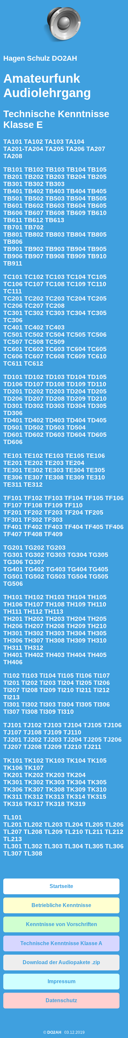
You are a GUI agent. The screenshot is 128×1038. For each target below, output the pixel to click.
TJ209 (52, 746)
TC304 (76, 312)
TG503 (56, 576)
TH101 (13, 597)
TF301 (12, 519)
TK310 (97, 789)
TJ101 (12, 725)
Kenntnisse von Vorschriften (61, 924)
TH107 (34, 604)
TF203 (53, 512)
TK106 (13, 767)
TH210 (97, 626)
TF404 (73, 526)
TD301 (13, 405)
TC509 (55, 341)
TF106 (114, 498)
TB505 (97, 198)
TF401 (12, 526)
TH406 (13, 662)
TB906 (13, 256)
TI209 (47, 690)
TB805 (97, 234)
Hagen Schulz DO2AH (40, 58)
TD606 (13, 441)
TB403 (55, 191)
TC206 (13, 305)
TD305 (97, 405)
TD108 (55, 384)
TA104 (74, 141)
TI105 (65, 675)
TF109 (53, 505)
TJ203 (52, 739)
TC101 (13, 276)
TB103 (55, 169)
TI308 (29, 711)
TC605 (97, 349)
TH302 (34, 633)
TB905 (97, 248)
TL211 (94, 831)
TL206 (114, 824)
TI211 (83, 690)
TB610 (97, 212)
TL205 (94, 824)
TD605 (97, 434)
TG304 (77, 554)
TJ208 (32, 746)
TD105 (97, 376)
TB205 (97, 176)
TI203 (47, 682)
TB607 (34, 212)
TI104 (47, 675)
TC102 (34, 276)
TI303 (47, 704)
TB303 (55, 183)
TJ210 (72, 746)
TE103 (54, 455)
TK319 (76, 803)
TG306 (13, 562)
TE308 (54, 477)
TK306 (13, 789)
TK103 (55, 760)
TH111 (12, 611)
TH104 (76, 597)
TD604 (76, 434)
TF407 (12, 534)
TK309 (76, 789)
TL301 (12, 846)
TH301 (13, 633)
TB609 (76, 212)
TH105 (97, 597)
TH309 (76, 640)
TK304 (76, 782)
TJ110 (72, 732)
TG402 (34, 569)
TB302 (34, 183)
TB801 (13, 234)
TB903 (55, 248)
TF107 (12, 505)
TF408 (33, 534)
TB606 (13, 212)
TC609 (76, 356)
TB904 (76, 248)
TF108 (33, 505)
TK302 (34, 782)
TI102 (11, 675)
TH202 (34, 618)
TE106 (95, 455)
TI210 (65, 690)
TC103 (55, 276)
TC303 (55, 312)
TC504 (55, 334)
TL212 (114, 831)
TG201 (13, 547)
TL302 (33, 846)
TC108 (55, 284)
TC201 (13, 298)
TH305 (97, 633)
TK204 (76, 775)
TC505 (76, 334)
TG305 (98, 554)
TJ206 (112, 739)
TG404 (77, 569)
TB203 (55, 176)
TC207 (34, 305)
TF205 (94, 512)
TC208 (55, 305)
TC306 (13, 320)
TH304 (76, 633)
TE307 (33, 477)
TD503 (55, 427)
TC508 (34, 341)
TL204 (73, 824)
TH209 (76, 626)
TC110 (96, 284)
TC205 (97, 298)
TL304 (73, 846)
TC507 (13, 341)
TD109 (76, 384)
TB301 (13, 183)
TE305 (95, 470)
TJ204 (72, 739)
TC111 (12, 291)
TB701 (13, 227)
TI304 (65, 704)
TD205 (97, 391)
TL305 (94, 846)
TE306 (12, 477)
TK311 (12, 796)
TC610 (97, 356)
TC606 (13, 356)
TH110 (96, 604)
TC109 (76, 284)
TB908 (55, 256)
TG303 (56, 554)
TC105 (97, 276)
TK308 (55, 789)
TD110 (96, 384)
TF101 (12, 498)
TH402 (34, 654)
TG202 (34, 547)
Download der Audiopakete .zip (61, 962)
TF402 (33, 526)
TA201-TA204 (23, 148)
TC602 (34, 349)
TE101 (12, 455)
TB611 (12, 220)
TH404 (76, 654)
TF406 (114, 526)
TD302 (34, 405)
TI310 (65, 711)
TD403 (55, 420)
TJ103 (52, 725)
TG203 (56, 547)
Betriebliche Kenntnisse (61, 905)
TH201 (13, 618)
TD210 (97, 398)
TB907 (34, 256)
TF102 (33, 498)
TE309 (74, 477)
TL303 (53, 846)
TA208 (12, 156)
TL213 (12, 839)
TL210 (73, 831)
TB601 (13, 205)
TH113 (53, 611)
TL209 (53, 831)
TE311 (12, 484)
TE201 (12, 462)
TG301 (13, 554)
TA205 (54, 148)
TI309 (47, 711)
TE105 (74, 455)
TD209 (76, 398)
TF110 (73, 505)
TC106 (13, 284)
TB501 (13, 198)
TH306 (13, 640)
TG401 (13, 569)
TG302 (34, 554)
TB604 (76, 205)
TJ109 (52, 732)
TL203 (53, 824)
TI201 (11, 682)
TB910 (97, 256)
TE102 (33, 455)
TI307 (11, 711)
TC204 (76, 298)
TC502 (34, 334)
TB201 (13, 176)
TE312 (33, 484)
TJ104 (72, 725)
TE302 (33, 470)
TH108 (55, 604)
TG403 (56, 569)
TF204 (73, 512)
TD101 (13, 376)
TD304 (76, 405)
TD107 (34, 384)
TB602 (34, 205)
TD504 (76, 427)
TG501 (13, 576)
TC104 (76, 276)
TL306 (114, 846)
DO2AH (54, 1032)
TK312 (33, 796)
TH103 (55, 597)
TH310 (97, 640)
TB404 (76, 191)
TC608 (55, 356)
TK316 (13, 803)
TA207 (95, 148)
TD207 (34, 398)
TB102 (34, 169)
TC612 (33, 363)
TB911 (12, 263)
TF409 (53, 534)
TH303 (55, 633)
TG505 (98, 576)
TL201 (12, 824)
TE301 (12, 470)
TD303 (55, 405)
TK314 (75, 796)
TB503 (55, 198)
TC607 (34, 356)
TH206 (13, 626)
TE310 (95, 477)
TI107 (102, 675)
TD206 (13, 398)
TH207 (34, 626)
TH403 (55, 654)
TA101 (12, 141)
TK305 (97, 782)
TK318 (55, 803)
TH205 (97, 618)
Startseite (61, 886)
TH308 (55, 640)
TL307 (12, 853)
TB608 (55, 212)
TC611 (12, 363)
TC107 (34, 284)
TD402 (34, 420)
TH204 (76, 618)
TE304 (74, 470)
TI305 (83, 704)
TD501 (13, 427)
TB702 (34, 227)
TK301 (13, 782)
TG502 (34, 576)
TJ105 (92, 725)
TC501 (13, 334)
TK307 (34, 789)
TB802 (34, 234)
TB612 (33, 220)
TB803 (55, 234)
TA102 (33, 141)
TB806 (13, 241)
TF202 (33, 512)
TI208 (29, 690)
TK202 (34, 775)
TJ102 (32, 725)
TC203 (55, 298)
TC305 (97, 312)
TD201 (13, 391)
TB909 (76, 256)
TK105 (97, 760)
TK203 (55, 775)
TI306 (102, 704)
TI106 (83, 675)
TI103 (29, 675)
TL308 (33, 853)
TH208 (55, 626)
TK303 (55, 782)
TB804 (76, 234)
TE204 (74, 462)
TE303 (54, 470)
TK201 (13, 775)
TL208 (33, 831)
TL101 (12, 817)
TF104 (73, 498)
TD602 (34, 434)
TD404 (76, 420)
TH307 (34, 640)
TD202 (34, 391)
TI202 (29, 682)
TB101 (13, 169)
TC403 (55, 327)
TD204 (76, 391)
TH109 (76, 604)
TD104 (76, 376)
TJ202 (32, 739)
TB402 (34, 191)
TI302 (29, 704)
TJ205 (92, 739)
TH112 (33, 611)
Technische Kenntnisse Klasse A (61, 943)
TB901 (13, 248)
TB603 (55, 205)
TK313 (54, 796)
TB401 (13, 191)
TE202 (33, 462)
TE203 (54, 462)
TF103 (53, 498)
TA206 (75, 148)
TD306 (13, 413)
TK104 (76, 760)
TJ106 (112, 725)
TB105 (97, 169)
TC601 (13, 349)
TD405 (97, 420)
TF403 (53, 526)
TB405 (97, 191)
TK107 (34, 767)
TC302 (34, 312)
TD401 (13, 420)
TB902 (34, 248)
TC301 (13, 312)
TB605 (97, 205)
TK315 (96, 796)
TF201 (12, 512)
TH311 (12, 647)
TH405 (97, 654)
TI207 (11, 690)
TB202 (34, 176)
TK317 (34, 803)
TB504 (76, 198)
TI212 (101, 690)
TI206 (102, 682)
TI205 (83, 682)
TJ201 (12, 739)
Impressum (61, 981)
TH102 (34, 597)
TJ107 (12, 732)
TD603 (55, 434)
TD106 (13, 384)
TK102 (34, 760)
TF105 (94, 498)
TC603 (55, 349)
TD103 (55, 376)
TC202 (34, 298)
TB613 (54, 220)
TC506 (97, 334)
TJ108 (32, 732)
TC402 (34, 327)
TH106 (13, 604)
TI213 (11, 697)
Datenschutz (61, 1000)
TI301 (11, 704)
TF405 (94, 526)
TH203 (55, 618)
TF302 (33, 519)
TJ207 (12, 746)
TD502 (34, 427)
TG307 (34, 562)
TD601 (13, 434)
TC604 (76, 349)
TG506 (13, 583)
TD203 (55, 391)
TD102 (34, 376)
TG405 (98, 569)
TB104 (76, 169)
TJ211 (92, 746)
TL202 (33, 824)
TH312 (33, 647)
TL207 (12, 831)
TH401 (13, 654)
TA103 (54, 141)
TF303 (53, 519)
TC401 (13, 327)
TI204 (65, 682)
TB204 (76, 176)
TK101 (13, 760)
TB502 (34, 198)
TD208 (55, 398)
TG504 (77, 576)
